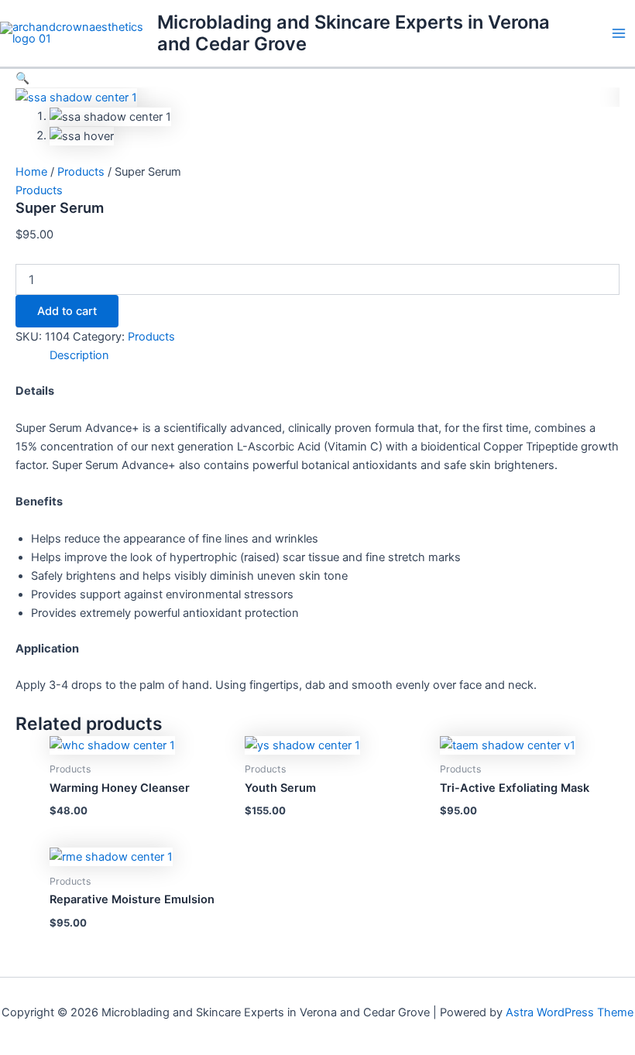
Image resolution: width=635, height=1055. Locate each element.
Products (81, 172)
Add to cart (67, 311)
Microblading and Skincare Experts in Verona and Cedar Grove (353, 33)
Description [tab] (79, 355)
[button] (22, 78)
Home (31, 172)
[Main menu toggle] (618, 33)
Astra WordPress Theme (569, 1012)
